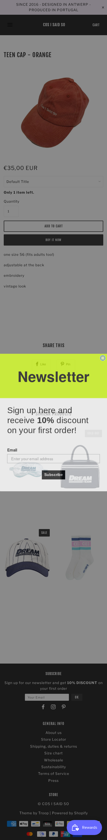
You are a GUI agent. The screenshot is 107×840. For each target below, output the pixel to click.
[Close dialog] (102, 355)
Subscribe (53, 472)
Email (12, 447)
